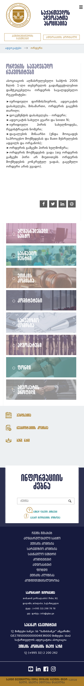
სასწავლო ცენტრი (27, 255)
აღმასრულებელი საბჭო (33, 233)
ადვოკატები (13, 48)
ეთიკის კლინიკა (42, 575)
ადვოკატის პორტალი (61, 37)
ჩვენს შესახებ (42, 533)
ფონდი (24, 367)
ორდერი (36, 48)
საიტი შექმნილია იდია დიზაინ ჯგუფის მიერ (36, 679)
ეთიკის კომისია (26, 278)
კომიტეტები (30, 300)
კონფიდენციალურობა (42, 580)
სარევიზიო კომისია (28, 322)
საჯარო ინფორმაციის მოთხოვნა (44, 517)
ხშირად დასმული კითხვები (44, 512)
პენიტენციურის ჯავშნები (22, 37)
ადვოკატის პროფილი (29, 389)
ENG (75, 6)
